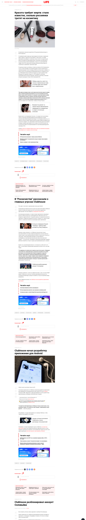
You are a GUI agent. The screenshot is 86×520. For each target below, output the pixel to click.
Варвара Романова (22, 308)
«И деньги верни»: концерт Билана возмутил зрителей (47, 191)
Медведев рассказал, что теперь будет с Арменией (34, 191)
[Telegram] (30, 167)
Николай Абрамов (22, 450)
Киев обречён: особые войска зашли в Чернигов (34, 337)
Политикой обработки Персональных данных (34, 5)
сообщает (46, 391)
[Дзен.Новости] (25, 167)
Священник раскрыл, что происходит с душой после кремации (21, 186)
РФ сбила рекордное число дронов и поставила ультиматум (34, 484)
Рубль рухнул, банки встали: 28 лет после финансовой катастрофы (48, 479)
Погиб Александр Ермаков (21, 336)
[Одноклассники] (34, 167)
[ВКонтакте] (32, 167)
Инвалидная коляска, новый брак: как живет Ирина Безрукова (47, 341)
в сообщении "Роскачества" (38, 211)
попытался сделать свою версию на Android (35, 422)
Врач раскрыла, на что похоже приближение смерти (35, 186)
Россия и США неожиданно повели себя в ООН (21, 191)
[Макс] (27, 167)
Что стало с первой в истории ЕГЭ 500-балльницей (47, 186)
